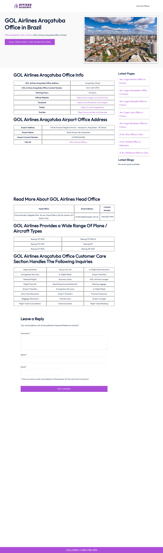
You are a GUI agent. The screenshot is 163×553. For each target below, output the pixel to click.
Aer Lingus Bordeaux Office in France (133, 125)
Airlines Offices (143, 6)
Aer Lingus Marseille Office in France (133, 103)
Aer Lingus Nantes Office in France (132, 81)
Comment (26, 333)
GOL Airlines (26, 35)
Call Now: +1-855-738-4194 (81, 549)
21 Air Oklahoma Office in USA (133, 152)
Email (24, 367)
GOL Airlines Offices (78, 142)
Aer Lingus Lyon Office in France (131, 114)
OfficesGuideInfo (12, 35)
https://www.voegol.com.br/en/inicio (92, 97)
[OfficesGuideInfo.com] (22, 5)
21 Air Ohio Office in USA (131, 134)
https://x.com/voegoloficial (92, 107)
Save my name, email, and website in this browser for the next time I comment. (56, 379)
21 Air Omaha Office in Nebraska (130, 143)
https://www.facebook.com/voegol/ (92, 102)
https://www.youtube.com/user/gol (92, 112)
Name (24, 355)
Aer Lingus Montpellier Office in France (133, 92)
